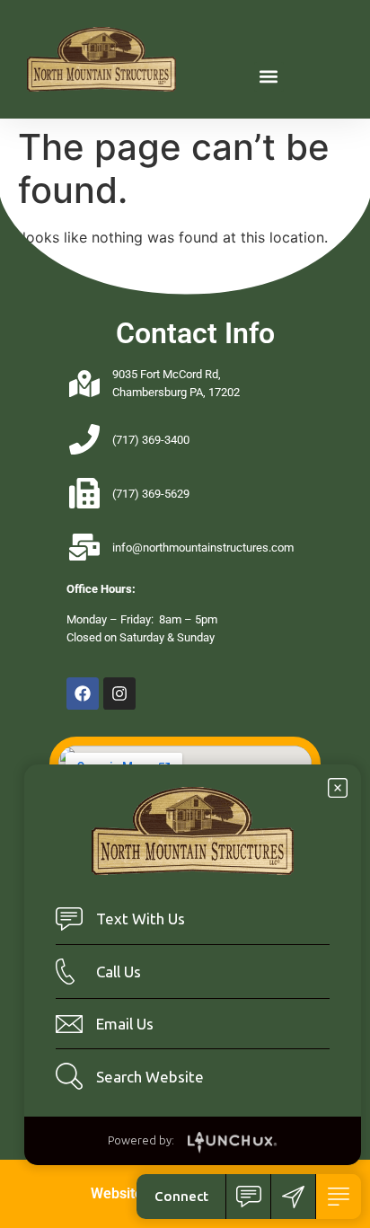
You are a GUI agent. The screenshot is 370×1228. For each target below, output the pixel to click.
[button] (269, 77)
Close (338, 788)
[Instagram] (119, 693)
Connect (181, 1196)
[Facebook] (82, 693)
